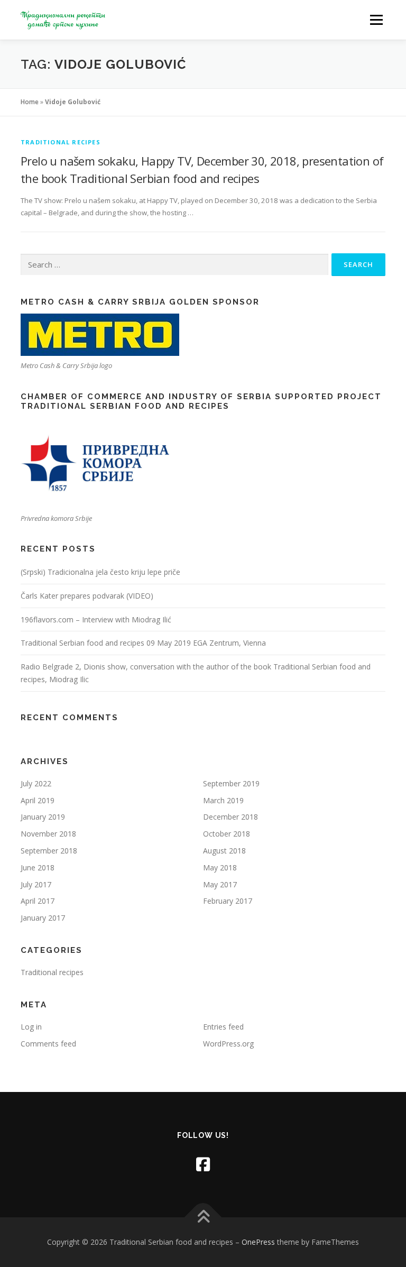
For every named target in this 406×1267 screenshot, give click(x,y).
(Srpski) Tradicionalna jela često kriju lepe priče (100, 572)
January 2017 (43, 918)
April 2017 (37, 901)
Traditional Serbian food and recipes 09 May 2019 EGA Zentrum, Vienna (143, 643)
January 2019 (43, 817)
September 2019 (231, 783)
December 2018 (230, 817)
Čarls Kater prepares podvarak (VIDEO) (87, 596)
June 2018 (37, 867)
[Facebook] (203, 1164)
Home (30, 101)
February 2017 (227, 901)
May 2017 (220, 884)
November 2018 (48, 834)
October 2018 (226, 834)
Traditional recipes (60, 142)
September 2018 (49, 851)
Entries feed (223, 1027)
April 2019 (37, 800)
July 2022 (36, 783)
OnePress (258, 1242)
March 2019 (223, 800)
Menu (376, 19)
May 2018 (220, 867)
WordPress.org (228, 1044)
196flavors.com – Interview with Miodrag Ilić (96, 619)
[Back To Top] (203, 1217)
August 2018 (224, 851)
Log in (31, 1027)
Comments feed (48, 1044)
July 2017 (36, 884)
